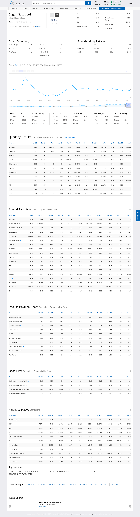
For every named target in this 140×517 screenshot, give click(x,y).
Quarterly (35, 8)
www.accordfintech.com (37, 514)
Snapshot (14, 8)
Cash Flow (77, 8)
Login (131, 3)
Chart (25, 8)
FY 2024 (41, 484)
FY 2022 (62, 484)
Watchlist (38, 26)
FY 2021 (73, 484)
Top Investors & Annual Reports (112, 8)
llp (93, 472)
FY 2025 (31, 484)
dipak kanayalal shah (60, 472)
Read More (42, 506)
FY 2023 (52, 484)
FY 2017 (115, 484)
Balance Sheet (63, 8)
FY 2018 (104, 484)
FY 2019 (94, 484)
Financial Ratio (91, 8)
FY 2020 (83, 484)
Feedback (138, 216)
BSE (56, 15)
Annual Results (48, 8)
